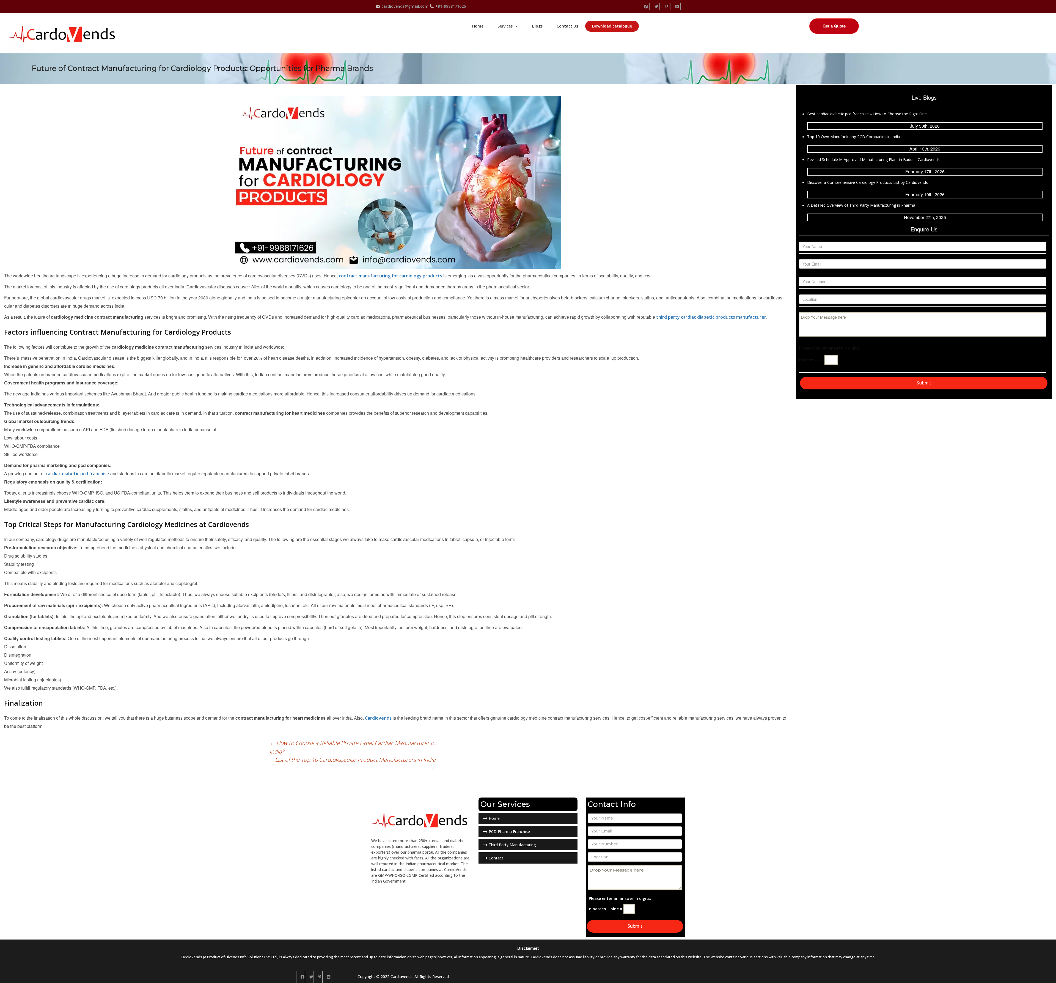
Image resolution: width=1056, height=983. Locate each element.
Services (505, 26)
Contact (495, 858)
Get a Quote (834, 26)
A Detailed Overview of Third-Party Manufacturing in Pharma (861, 205)
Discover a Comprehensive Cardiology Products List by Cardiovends (867, 182)
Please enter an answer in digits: (829, 348)
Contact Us (567, 26)
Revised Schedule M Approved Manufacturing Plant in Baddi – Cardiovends (873, 159)
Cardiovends (378, 718)
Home (477, 26)
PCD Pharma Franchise (509, 831)
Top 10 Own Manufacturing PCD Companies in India (853, 136)
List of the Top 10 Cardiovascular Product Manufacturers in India (355, 764)
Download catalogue (612, 26)
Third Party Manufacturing (512, 844)
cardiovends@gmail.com (404, 6)
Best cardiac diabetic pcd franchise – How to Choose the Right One (867, 113)
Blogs (537, 26)
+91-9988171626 (450, 6)
